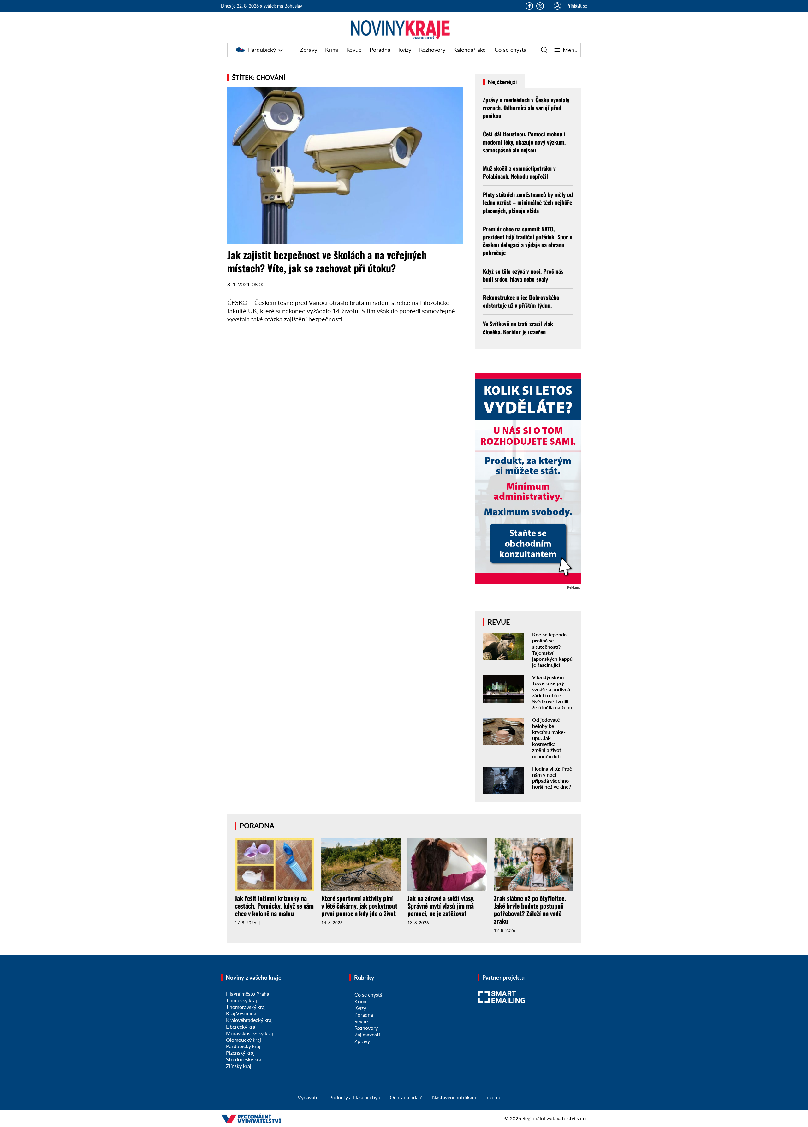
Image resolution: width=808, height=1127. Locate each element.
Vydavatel (309, 1097)
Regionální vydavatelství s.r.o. (554, 1118)
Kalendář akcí (470, 49)
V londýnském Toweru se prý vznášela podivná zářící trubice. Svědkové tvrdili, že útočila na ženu (552, 692)
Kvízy (404, 49)
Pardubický (262, 49)
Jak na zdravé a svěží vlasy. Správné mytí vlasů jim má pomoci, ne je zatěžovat (441, 905)
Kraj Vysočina (241, 1013)
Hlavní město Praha (247, 994)
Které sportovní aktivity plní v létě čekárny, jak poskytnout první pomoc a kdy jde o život (359, 905)
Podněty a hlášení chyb (354, 1097)
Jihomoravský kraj (246, 1007)
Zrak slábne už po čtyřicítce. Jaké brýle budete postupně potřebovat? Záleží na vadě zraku (530, 909)
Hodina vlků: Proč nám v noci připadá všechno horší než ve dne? (552, 778)
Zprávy (308, 49)
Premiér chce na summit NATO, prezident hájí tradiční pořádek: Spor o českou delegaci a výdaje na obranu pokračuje (528, 241)
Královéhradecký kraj (249, 1020)
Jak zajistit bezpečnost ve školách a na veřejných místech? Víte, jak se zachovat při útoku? (326, 261)
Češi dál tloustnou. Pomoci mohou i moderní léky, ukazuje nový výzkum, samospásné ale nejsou (524, 142)
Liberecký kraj (241, 1026)
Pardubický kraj (243, 1046)
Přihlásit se (577, 6)
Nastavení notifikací (454, 1097)
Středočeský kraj (244, 1059)
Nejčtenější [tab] (501, 81)
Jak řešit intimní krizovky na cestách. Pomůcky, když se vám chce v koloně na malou (274, 905)
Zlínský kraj (238, 1066)
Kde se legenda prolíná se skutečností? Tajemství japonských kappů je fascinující (552, 649)
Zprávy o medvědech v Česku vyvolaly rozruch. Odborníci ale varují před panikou (526, 108)
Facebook (529, 6)
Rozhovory (432, 49)
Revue (354, 49)
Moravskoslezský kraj (249, 1033)
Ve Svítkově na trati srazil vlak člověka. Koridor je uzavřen (518, 327)
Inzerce (493, 1097)
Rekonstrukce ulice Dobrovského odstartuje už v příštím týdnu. (521, 301)
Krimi (331, 49)
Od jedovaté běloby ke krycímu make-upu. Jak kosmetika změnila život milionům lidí (549, 738)
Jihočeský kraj (241, 1000)
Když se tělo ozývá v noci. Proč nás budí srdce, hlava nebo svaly (523, 275)
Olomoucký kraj (243, 1040)
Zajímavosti (367, 1034)
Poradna (380, 49)
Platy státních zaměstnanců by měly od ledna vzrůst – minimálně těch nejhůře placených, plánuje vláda (528, 202)
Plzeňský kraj (240, 1053)
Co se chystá (510, 49)
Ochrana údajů (406, 1097)
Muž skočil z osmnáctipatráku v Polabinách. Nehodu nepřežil (519, 172)
